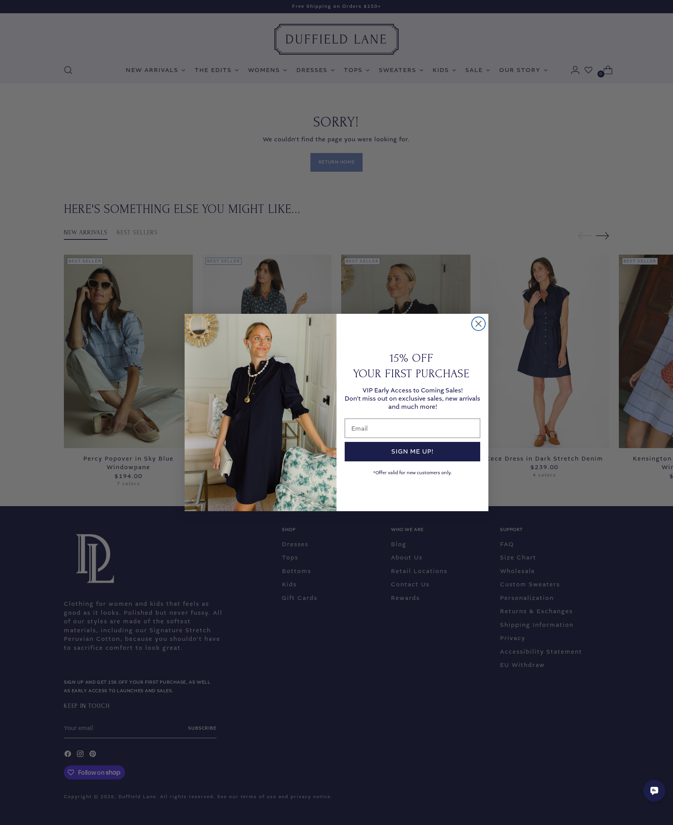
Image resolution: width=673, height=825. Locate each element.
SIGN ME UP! (412, 451)
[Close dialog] (478, 324)
